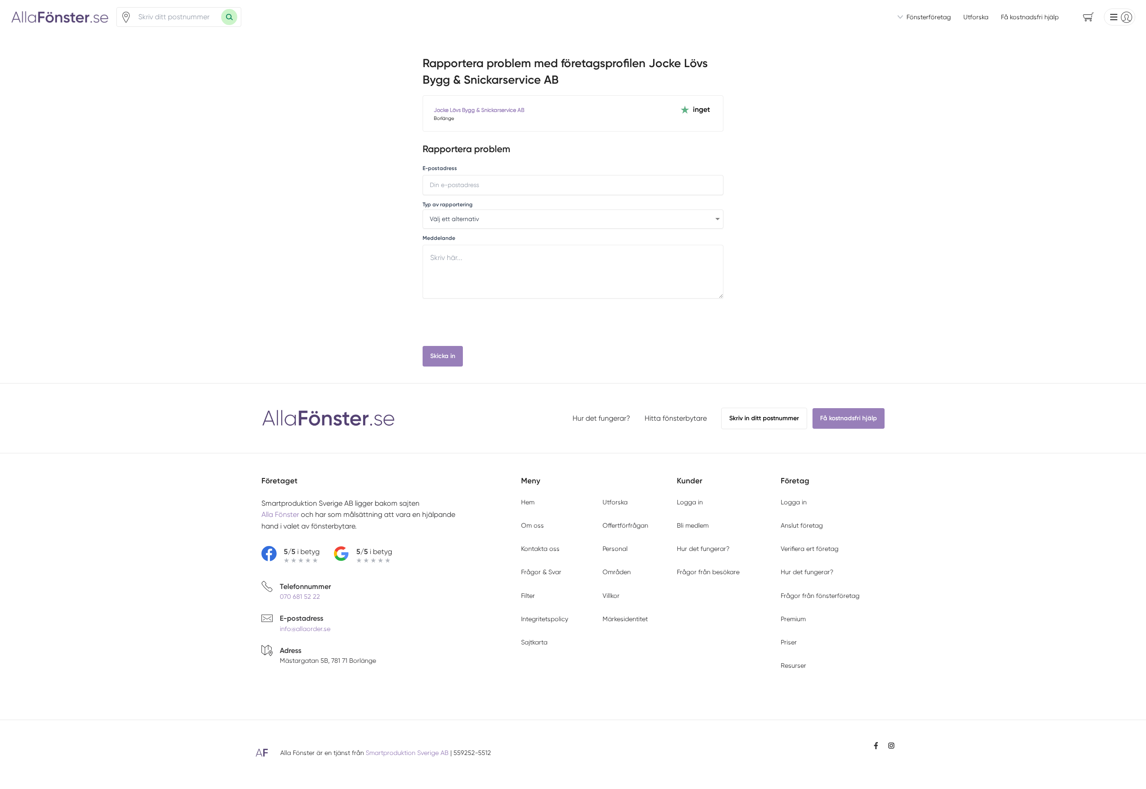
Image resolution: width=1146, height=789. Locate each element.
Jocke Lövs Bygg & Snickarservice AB (479, 110)
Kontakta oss (540, 548)
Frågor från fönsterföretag (820, 595)
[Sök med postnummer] (229, 17)
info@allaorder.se (305, 628)
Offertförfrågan (625, 525)
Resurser (793, 665)
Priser (789, 642)
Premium (793, 619)
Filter (528, 595)
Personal (615, 548)
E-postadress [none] (440, 168)
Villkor (611, 595)
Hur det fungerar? (601, 418)
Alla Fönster (280, 514)
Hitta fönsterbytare (676, 418)
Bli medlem (693, 525)
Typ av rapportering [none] (448, 204)
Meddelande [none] (439, 238)
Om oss (532, 525)
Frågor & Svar (541, 572)
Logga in (690, 502)
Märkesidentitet (625, 619)
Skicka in (442, 356)
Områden (617, 572)
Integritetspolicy (544, 619)
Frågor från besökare (708, 572)
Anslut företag (802, 525)
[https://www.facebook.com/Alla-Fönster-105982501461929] (876, 746)
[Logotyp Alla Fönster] (328, 418)
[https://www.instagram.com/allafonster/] (891, 746)
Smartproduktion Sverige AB (407, 752)
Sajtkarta (534, 642)
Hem (528, 502)
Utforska (975, 17)
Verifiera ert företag (809, 548)
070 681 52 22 (300, 596)
